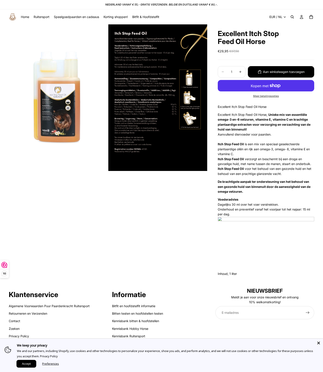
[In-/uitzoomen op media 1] (58, 97)
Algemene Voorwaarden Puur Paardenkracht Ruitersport (49, 306)
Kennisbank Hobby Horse (130, 328)
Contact (14, 321)
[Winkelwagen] (311, 17)
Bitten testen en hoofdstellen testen (137, 313)
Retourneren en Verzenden (28, 313)
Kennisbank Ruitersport (128, 336)
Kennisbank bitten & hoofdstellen (135, 321)
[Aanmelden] (307, 312)
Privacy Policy (19, 336)
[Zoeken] (292, 17)
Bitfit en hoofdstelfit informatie (133, 306)
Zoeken (14, 328)
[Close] (318, 343)
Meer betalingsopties (266, 96)
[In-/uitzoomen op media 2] (157, 97)
